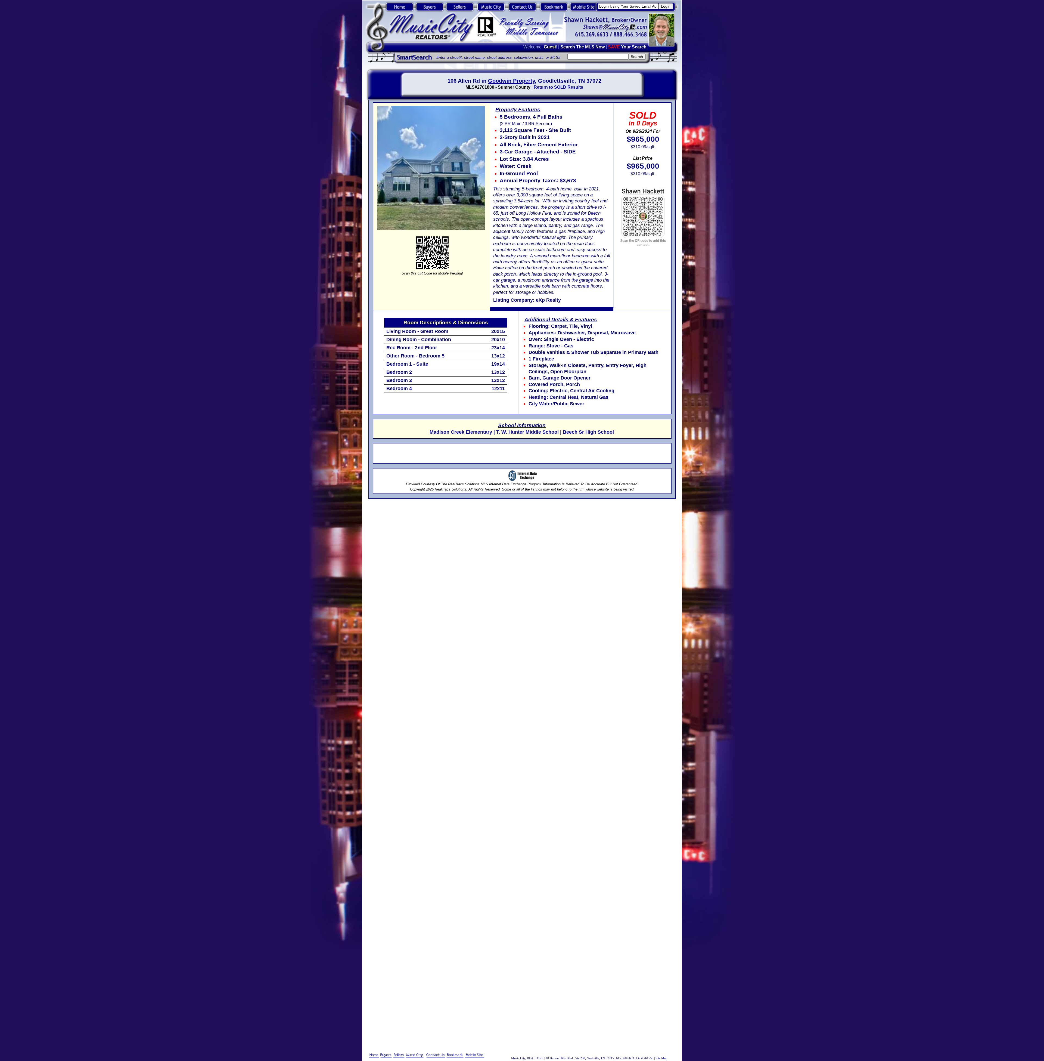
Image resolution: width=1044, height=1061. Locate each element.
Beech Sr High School (588, 432)
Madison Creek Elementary (461, 432)
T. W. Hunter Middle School (527, 432)
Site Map (661, 1058)
